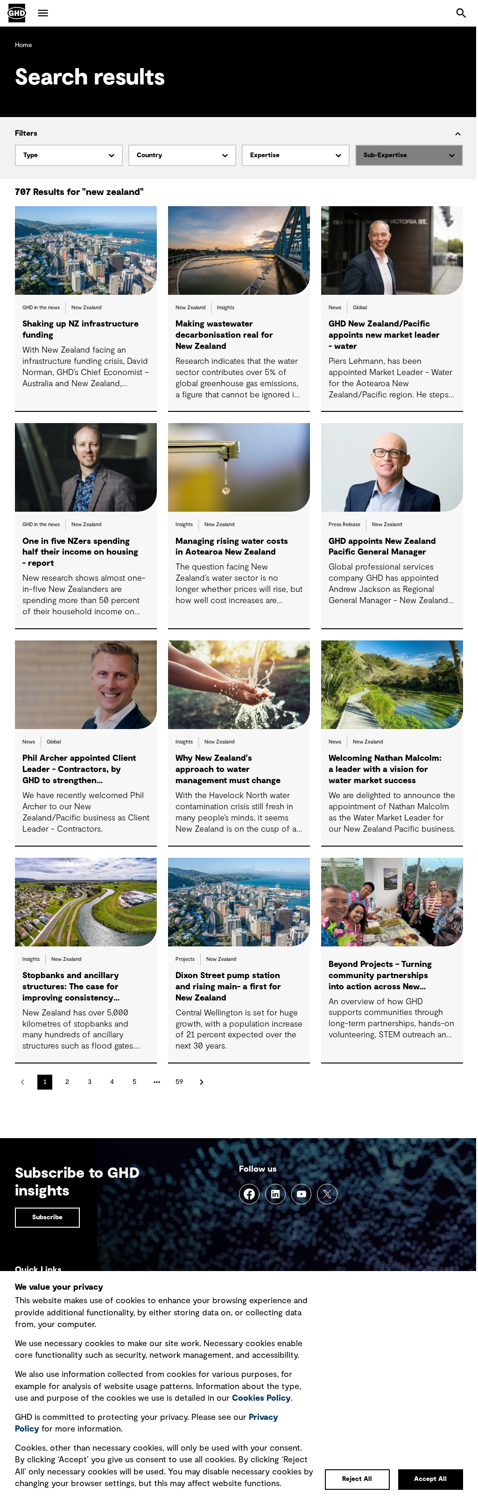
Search (461, 13)
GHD (16, 13)
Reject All (357, 1479)
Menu (43, 13)
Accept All (430, 1479)
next (201, 1082)
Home (23, 45)
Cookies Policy (261, 1398)
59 (179, 1082)
